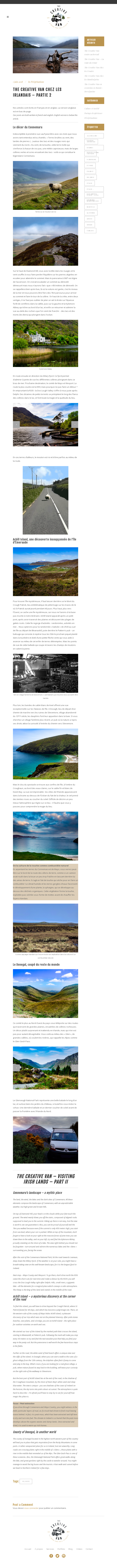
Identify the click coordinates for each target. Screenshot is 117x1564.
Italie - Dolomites (92, 190)
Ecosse (90, 165)
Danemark (91, 159)
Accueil (27, 1549)
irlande (26, 1481)
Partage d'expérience (93, 113)
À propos (39, 1549)
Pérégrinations (37, 81)
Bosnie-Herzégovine (93, 148)
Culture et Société (91, 108)
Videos (79, 1549)
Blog (70, 1549)
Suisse (89, 225)
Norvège (91, 207)
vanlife (90, 231)
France (90, 171)
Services (50, 1549)
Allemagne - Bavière (93, 136)
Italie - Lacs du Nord (92, 196)
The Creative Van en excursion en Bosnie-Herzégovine (93, 88)
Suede (89, 219)
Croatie (90, 153)
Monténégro (93, 201)
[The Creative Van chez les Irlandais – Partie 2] (45, 54)
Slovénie (91, 213)
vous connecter (31, 1508)
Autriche (91, 142)
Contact (89, 1549)
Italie (89, 183)
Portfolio (61, 1549)
